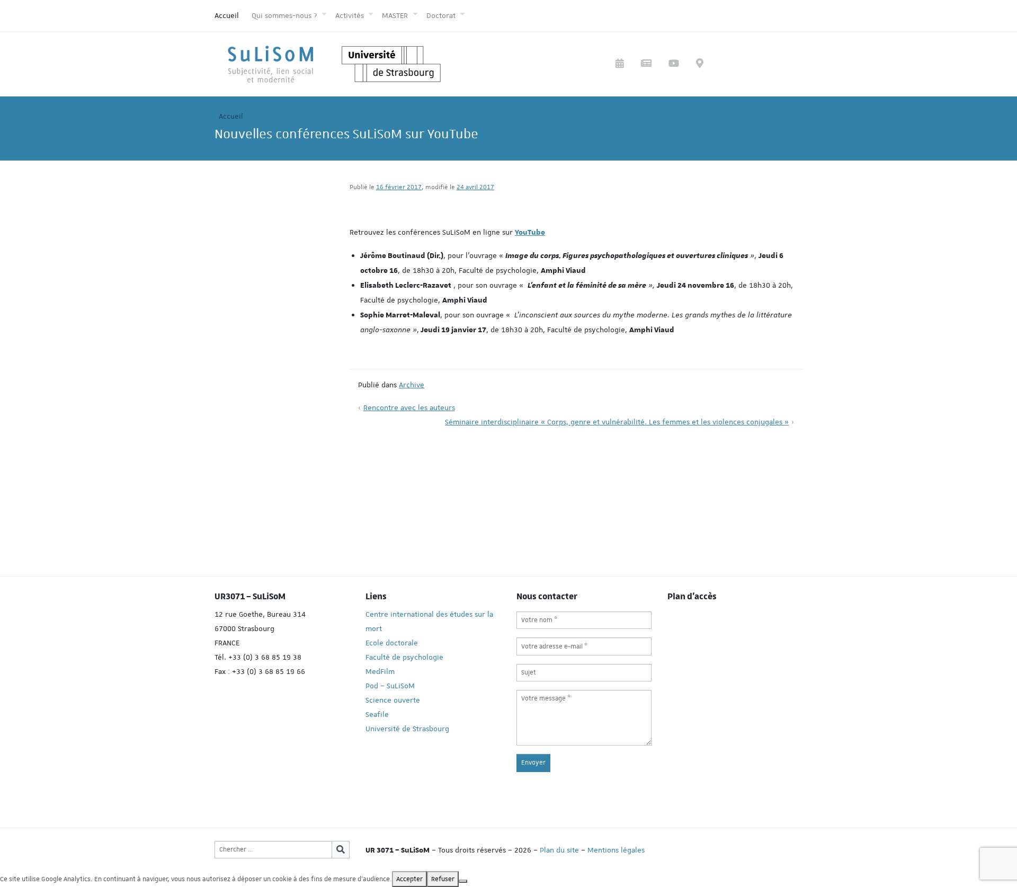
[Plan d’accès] (700, 64)
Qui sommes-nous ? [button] (285, 15)
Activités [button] (350, 15)
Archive (411, 384)
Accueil (227, 15)
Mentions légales (616, 850)
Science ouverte (392, 700)
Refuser (442, 879)
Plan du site (559, 850)
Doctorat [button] (442, 15)
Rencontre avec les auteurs (409, 407)
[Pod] (674, 64)
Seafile (377, 714)
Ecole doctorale (391, 642)
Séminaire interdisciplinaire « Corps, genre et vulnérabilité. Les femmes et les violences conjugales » (617, 422)
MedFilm (380, 671)
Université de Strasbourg (407, 728)
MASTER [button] (396, 15)
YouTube (530, 232)
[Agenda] (619, 64)
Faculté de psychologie (404, 657)
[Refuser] (463, 881)
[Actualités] (646, 64)
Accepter (409, 879)
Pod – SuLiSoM (390, 685)
